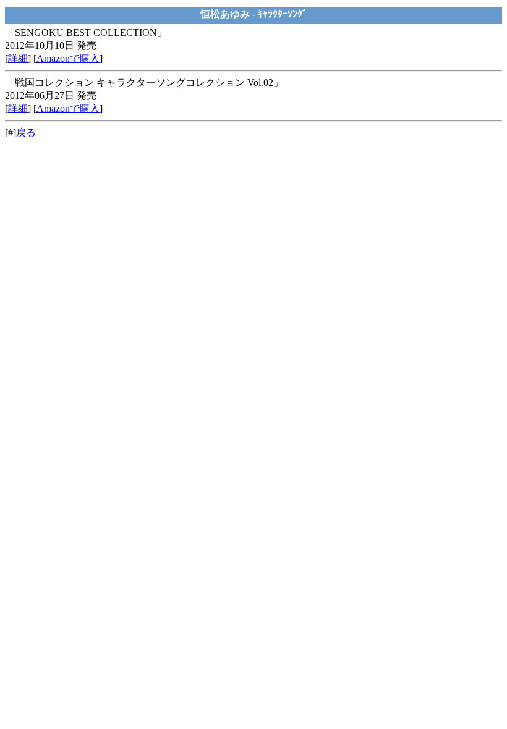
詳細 (18, 58)
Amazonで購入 (68, 58)
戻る (26, 132)
